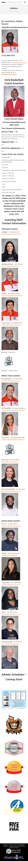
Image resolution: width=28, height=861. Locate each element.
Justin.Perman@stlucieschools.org (11, 381)
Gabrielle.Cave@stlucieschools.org (11, 234)
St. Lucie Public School (12, 846)
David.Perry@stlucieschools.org (10, 644)
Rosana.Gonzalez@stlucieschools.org (12, 295)
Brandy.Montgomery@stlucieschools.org (14, 410)
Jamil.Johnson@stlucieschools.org (11, 526)
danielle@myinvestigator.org (9, 555)
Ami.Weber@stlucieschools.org (10, 462)
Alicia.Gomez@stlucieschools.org (11, 614)
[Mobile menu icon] (24, 2)
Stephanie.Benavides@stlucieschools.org (13, 439)
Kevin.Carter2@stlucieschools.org (11, 491)
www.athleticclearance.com (19, 62)
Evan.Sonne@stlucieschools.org (10, 266)
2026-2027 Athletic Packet (9, 74)
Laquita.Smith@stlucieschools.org (11, 584)
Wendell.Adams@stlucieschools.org (11, 325)
